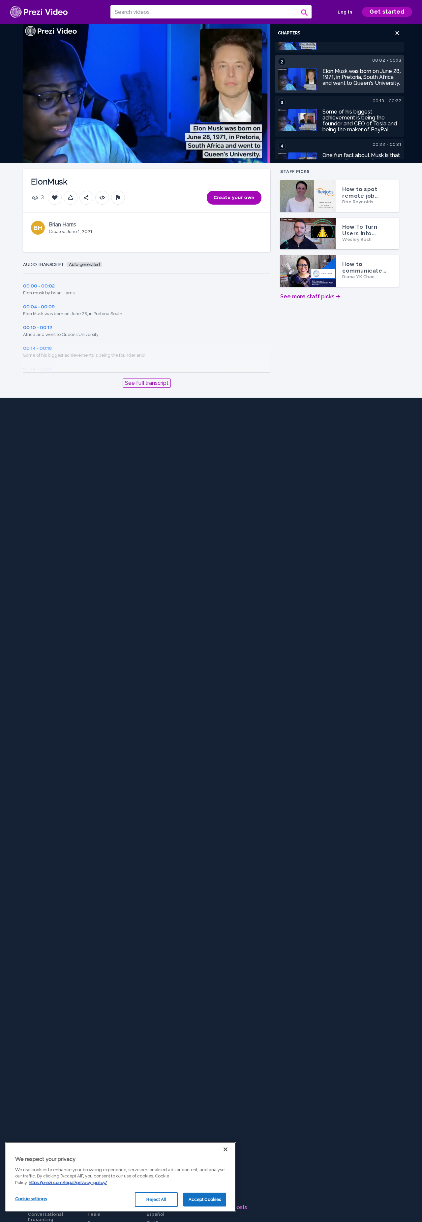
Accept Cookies (205, 1199)
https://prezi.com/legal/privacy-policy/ (68, 1182)
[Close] (225, 1149)
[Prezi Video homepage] (39, 12)
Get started (387, 12)
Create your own (234, 197)
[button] (397, 33)
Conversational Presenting (45, 1217)
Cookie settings (31, 1198)
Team (93, 1214)
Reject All (156, 1199)
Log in (345, 12)
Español (156, 1214)
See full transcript (146, 383)
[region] (120, 1176)
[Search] (303, 12)
